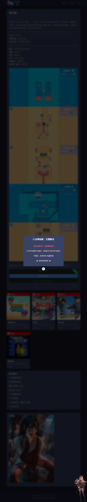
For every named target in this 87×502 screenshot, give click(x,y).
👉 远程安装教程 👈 (43, 261)
